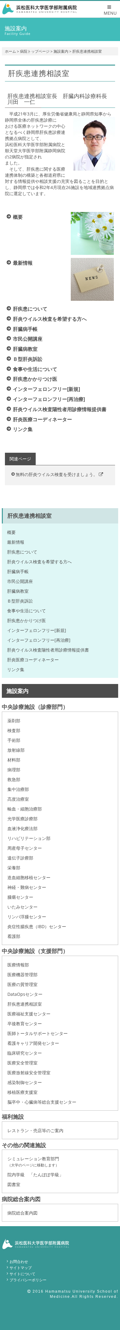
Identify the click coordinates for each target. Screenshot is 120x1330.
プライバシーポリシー (28, 1280)
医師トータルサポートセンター (37, 1033)
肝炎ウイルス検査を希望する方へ (39, 562)
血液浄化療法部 (22, 828)
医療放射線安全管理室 (28, 1072)
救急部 (13, 779)
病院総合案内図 (22, 1213)
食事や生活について (26, 611)
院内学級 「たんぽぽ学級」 (35, 1174)
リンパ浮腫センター (26, 917)
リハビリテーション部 (28, 838)
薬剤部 (13, 721)
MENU (110, 13)
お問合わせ (19, 1261)
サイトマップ (21, 1267)
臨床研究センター (24, 1053)
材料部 (13, 760)
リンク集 (15, 669)
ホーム (10, 51)
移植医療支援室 (22, 1092)
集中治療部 (18, 789)
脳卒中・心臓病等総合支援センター (41, 1102)
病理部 (13, 770)
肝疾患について (22, 552)
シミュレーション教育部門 (33, 1161)
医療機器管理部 (22, 974)
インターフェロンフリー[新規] (36, 630)
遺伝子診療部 (20, 858)
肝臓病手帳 (18, 571)
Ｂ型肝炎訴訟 (20, 601)
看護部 (13, 936)
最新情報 (15, 542)
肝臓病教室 (18, 591)
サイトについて (22, 1273)
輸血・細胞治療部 (24, 809)
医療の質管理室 (22, 984)
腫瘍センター (20, 897)
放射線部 (16, 750)
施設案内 (61, 51)
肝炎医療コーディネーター (33, 660)
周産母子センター (24, 848)
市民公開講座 (20, 581)
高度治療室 (18, 799)
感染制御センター (24, 1082)
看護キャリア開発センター (33, 1043)
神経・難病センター (26, 887)
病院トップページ (35, 51)
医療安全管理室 (22, 1063)
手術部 (13, 740)
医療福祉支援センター (28, 1014)
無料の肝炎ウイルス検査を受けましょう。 (57, 474)
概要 (11, 532)
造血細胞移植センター (28, 877)
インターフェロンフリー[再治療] (38, 640)
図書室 (13, 1184)
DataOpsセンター (24, 994)
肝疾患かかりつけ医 (26, 620)
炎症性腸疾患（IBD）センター (36, 926)
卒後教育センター (24, 1023)
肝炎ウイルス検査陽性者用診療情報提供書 (48, 650)
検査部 (13, 730)
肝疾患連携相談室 (24, 1004)
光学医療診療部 (22, 819)
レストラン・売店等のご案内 (35, 1130)
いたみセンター (22, 907)
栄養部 (13, 868)
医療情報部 (18, 965)
